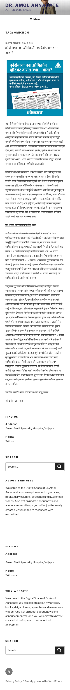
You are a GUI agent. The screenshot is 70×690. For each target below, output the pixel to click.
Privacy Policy (13, 681)
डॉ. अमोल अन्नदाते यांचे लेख (18, 225)
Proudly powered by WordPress (43, 681)
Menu (37, 19)
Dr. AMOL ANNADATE (32, 5)
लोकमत (28, 392)
